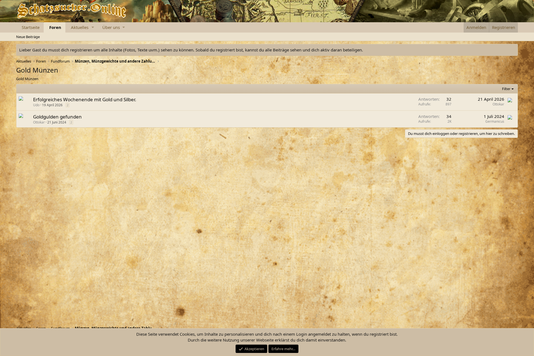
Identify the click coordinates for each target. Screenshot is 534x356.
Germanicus (494, 121)
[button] (93, 27)
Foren (55, 27)
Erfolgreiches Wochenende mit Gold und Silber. (84, 99)
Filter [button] (506, 88)
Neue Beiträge (28, 36)
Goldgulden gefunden (57, 116)
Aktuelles (79, 27)
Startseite (30, 27)
